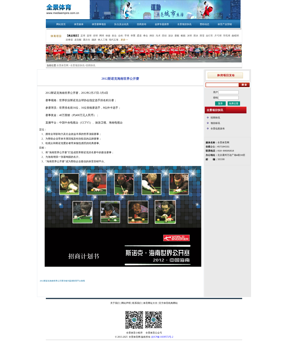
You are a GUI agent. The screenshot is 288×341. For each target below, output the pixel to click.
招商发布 (141, 24)
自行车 (209, 35)
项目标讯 (215, 123)
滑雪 (202, 35)
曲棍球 (235, 35)
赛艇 (177, 35)
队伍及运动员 (121, 24)
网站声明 (126, 303)
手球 (126, 35)
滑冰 (195, 35)
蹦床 (94, 39)
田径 (164, 35)
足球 (83, 35)
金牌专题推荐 (162, 24)
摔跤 (151, 35)
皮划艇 (78, 39)
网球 (101, 35)
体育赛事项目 (99, 24)
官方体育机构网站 (168, 303)
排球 (95, 35)
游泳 (170, 35)
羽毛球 (226, 35)
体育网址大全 (150, 303)
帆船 (183, 35)
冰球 (189, 35)
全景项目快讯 (184, 24)
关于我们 (115, 303)
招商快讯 (215, 117)
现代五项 (113, 39)
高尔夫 (86, 39)
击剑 (120, 35)
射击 (114, 35)
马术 (158, 35)
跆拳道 (69, 39)
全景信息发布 (218, 128)
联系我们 (137, 303)
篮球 (89, 35)
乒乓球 (218, 35)
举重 (133, 35)
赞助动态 (204, 24)
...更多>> (123, 39)
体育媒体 (78, 24)
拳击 (145, 35)
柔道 (139, 35)
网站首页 (61, 24)
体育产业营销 (225, 24)
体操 (108, 35)
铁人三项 (102, 39)
